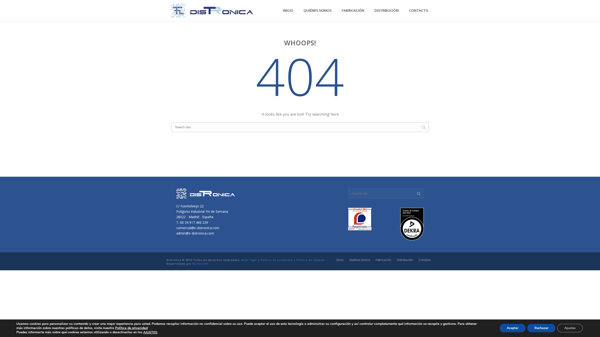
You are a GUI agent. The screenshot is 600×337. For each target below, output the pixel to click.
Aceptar (512, 328)
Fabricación (353, 10)
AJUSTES (150, 332)
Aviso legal (249, 260)
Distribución (387, 10)
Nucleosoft (200, 263)
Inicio (288, 10)
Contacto (418, 10)
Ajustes (570, 328)
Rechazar (541, 328)
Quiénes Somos (317, 10)
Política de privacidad (277, 260)
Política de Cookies (310, 260)
